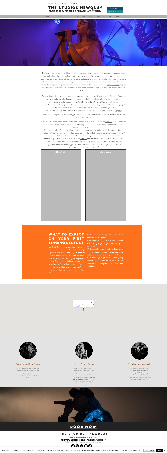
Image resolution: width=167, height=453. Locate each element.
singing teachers (113, 84)
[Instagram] (77, 446)
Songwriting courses (74, 99)
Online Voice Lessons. (83, 117)
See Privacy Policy (135, 450)
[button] (65, 17)
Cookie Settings (149, 450)
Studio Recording (93, 104)
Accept (159, 450)
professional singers (54, 76)
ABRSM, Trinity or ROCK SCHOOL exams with (94, 101)
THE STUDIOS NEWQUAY (76, 7)
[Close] (165, 450)
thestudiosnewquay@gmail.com (90, 442)
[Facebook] (73, 446)
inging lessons (94, 73)
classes (108, 121)
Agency (119, 110)
